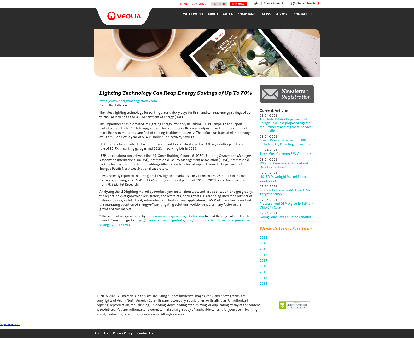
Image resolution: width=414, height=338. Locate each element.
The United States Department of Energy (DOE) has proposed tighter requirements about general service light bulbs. (285, 125)
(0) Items (298, 3)
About (213, 14)
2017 (263, 260)
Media (228, 14)
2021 (263, 237)
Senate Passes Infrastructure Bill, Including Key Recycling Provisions (285, 142)
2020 (263, 243)
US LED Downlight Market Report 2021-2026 (284, 179)
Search (311, 3)
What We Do (193, 14)
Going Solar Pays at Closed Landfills (285, 217)
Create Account (273, 3)
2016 (263, 266)
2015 (263, 272)
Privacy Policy (122, 333)
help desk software (10, 324)
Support (282, 14)
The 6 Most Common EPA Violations (286, 154)
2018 (263, 254)
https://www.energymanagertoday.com (128, 101)
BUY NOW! (238, 4)
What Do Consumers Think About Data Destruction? (284, 165)
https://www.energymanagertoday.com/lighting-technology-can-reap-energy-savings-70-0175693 (174, 222)
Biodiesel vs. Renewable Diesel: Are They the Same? (285, 192)
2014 (263, 277)
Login (255, 3)
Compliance (247, 14)
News (266, 14)
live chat (219, 4)
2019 (263, 249)
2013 (263, 283)
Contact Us (303, 14)
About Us (101, 333)
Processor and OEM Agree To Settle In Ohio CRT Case (287, 205)
